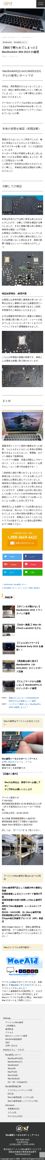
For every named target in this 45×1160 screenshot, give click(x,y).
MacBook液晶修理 (13, 1039)
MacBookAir (8, 584)
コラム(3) (12, 1112)
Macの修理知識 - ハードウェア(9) (23, 1101)
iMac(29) (12, 1068)
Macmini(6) (13, 1075)
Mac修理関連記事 (13, 1086)
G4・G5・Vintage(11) (17, 1082)
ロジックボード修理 (25, 588)
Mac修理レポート (20, 584)
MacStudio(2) (14, 1079)
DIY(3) (11, 1094)
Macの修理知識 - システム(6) (21, 1097)
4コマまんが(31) (15, 1116)
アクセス (19, 830)
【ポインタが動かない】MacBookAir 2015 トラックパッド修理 (29, 610)
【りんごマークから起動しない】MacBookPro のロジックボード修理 (29, 685)
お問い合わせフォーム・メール (17, 762)
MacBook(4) (13, 1065)
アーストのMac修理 (14, 1022)
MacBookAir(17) (15, 1062)
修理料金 (9, 1029)
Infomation (9, 1105)
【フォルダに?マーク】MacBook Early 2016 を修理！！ (29, 646)
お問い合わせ (11, 1046)
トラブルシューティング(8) (20, 1090)
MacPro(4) (12, 1072)
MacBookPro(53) (15, 1058)
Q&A (7, 1042)
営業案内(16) (13, 1109)
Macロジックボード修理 (16, 1036)
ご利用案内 (10, 1026)
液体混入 (37, 588)
